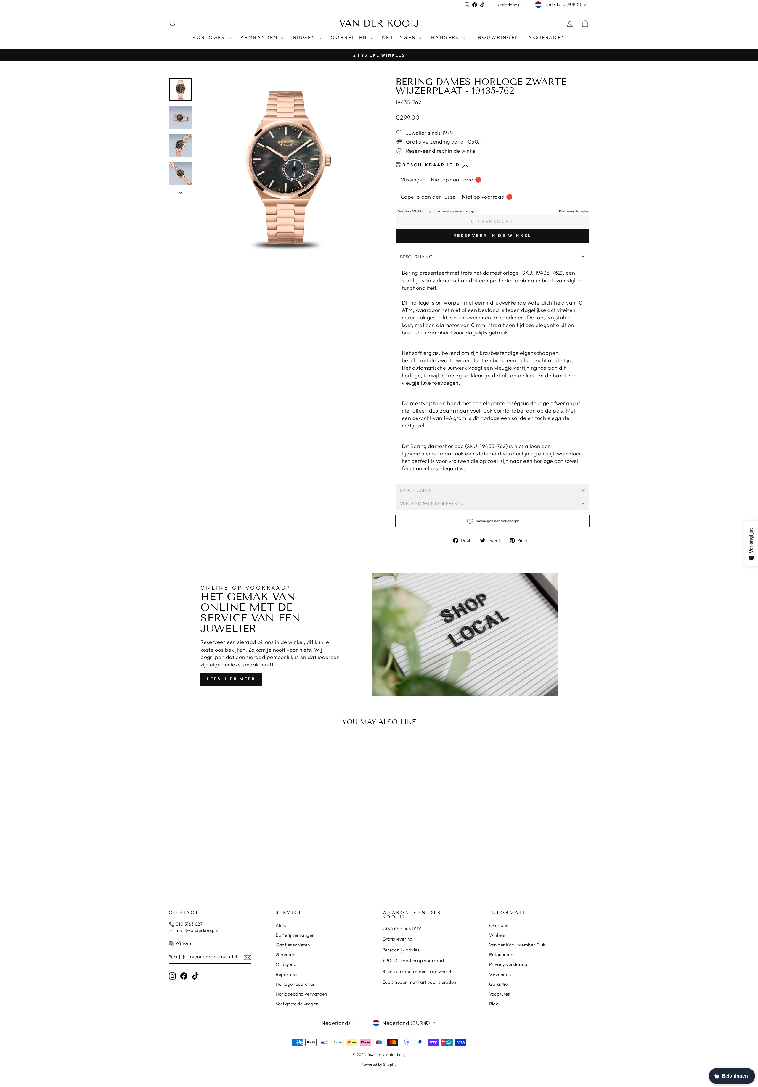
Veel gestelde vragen (297, 1004)
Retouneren (501, 954)
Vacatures (499, 994)
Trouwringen (496, 37)
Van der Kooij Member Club (517, 945)
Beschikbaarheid (431, 165)
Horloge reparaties (295, 984)
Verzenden (500, 974)
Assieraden (547, 37)
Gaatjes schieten (293, 945)
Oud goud (286, 964)
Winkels (183, 943)
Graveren (286, 954)
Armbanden (260, 37)
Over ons (498, 925)
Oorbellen (350, 37)
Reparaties (287, 974)
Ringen (305, 37)
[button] (492, 256)
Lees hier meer (231, 679)
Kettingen (400, 37)
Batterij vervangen (295, 935)
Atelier (282, 925)
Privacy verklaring (508, 964)
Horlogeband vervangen (301, 994)
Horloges (209, 37)
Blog (494, 1004)
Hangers (446, 37)
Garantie (498, 984)
